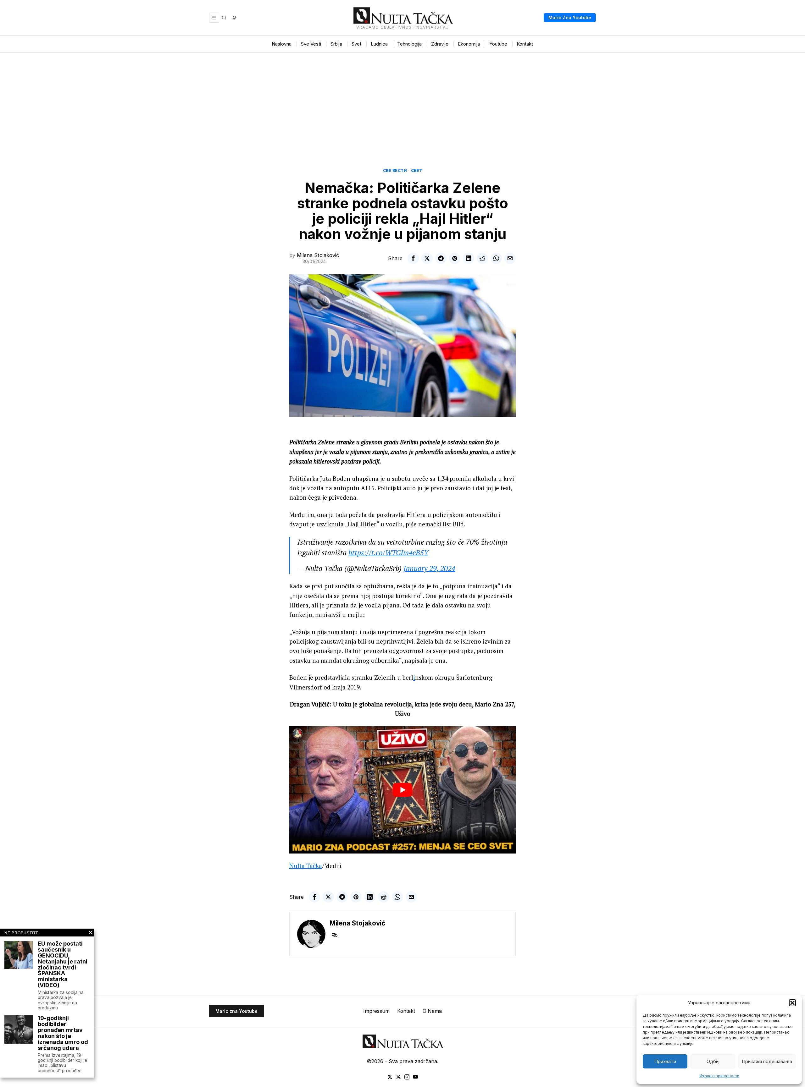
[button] (792, 1003)
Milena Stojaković (318, 255)
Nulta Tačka (305, 866)
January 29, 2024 (429, 568)
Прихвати (665, 1061)
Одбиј (713, 1061)
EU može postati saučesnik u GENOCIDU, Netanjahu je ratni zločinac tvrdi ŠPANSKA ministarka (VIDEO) (62, 964)
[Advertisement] (402, 100)
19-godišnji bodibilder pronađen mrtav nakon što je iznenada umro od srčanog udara (63, 1033)
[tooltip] (413, 258)
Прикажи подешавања (767, 1061)
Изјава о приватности (719, 1075)
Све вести (395, 170)
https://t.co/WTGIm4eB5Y (388, 552)
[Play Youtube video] (402, 790)
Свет (416, 170)
